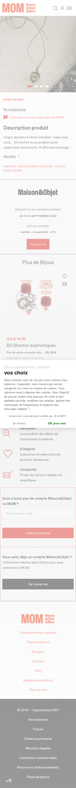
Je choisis (19, 423)
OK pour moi (57, 423)
